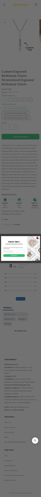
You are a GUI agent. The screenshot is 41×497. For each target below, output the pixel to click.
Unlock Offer (14, 255)
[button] (35, 440)
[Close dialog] (39, 237)
